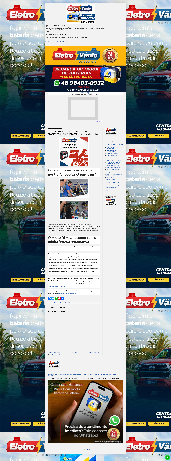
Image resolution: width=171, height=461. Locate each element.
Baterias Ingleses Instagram (113, 167)
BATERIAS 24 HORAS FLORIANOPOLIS (111, 151)
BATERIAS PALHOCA (111, 157)
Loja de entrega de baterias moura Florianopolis (113, 186)
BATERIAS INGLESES (111, 159)
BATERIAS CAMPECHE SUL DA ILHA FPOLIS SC (114, 148)
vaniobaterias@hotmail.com (67, 293)
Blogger (89, 449)
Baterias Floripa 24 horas (112, 165)
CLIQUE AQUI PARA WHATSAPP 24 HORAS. (56, 41)
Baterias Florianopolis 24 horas (114, 184)
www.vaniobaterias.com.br (56, 286)
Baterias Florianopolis (111, 192)
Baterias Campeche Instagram (113, 169)
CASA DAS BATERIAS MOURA (113, 160)
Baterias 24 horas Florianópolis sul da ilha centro (114, 175)
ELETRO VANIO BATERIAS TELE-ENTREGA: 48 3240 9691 (114, 163)
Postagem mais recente (54, 352)
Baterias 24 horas (110, 177)
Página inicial (74, 352)
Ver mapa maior (97, 121)
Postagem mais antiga (94, 352)
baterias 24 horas (110, 179)
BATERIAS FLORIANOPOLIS (113, 153)
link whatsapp (167, 457)
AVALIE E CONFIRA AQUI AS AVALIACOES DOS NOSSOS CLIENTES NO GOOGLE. (65, 44)
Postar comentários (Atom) (58, 355)
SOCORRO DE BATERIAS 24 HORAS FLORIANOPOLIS (113, 181)
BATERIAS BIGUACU (111, 155)
